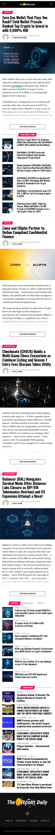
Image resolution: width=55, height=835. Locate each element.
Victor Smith (17, 244)
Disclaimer (33, 820)
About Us (9, 820)
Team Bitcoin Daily (20, 38)
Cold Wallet (16, 85)
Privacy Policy (21, 820)
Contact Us (45, 820)
